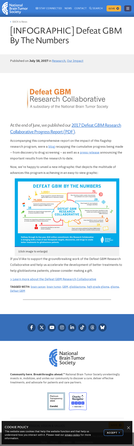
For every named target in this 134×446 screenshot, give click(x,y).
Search (97, 8)
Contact (81, 8)
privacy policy (72, 434)
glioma (115, 287)
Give (112, 8)
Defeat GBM (17, 291)
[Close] (128, 428)
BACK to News (19, 21)
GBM (65, 287)
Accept (112, 432)
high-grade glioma (98, 287)
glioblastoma (77, 287)
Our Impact (75, 61)
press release (90, 152)
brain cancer (38, 287)
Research (59, 61)
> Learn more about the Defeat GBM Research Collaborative (53, 279)
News (68, 8)
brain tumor (54, 287)
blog (51, 146)
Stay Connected (50, 8)
